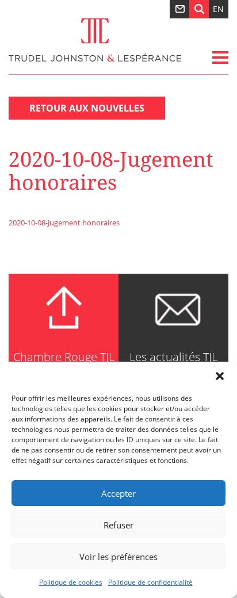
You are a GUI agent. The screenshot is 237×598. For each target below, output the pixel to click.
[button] (219, 376)
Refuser (118, 525)
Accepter (118, 493)
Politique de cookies (70, 582)
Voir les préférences (118, 556)
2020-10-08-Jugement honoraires (64, 222)
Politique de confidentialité (150, 582)
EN (218, 8)
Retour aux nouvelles (86, 108)
